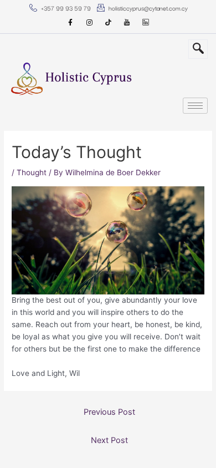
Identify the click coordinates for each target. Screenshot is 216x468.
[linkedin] (145, 22)
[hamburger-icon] (195, 106)
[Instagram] (89, 22)
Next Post (109, 440)
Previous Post (109, 412)
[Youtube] (127, 22)
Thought (32, 172)
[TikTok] (108, 22)
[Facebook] (70, 22)
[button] (198, 49)
